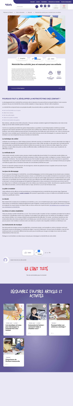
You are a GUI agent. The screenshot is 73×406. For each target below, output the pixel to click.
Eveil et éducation (66, 1)
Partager (39, 59)
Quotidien (44, 1)
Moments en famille (54, 1)
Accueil (32, 1)
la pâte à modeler (24, 193)
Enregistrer (22, 58)
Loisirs (38, 1)
